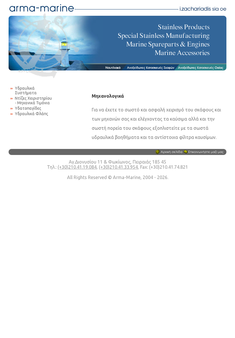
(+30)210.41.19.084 (77, 167)
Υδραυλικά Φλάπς (31, 113)
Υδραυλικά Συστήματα (26, 90)
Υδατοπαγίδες (28, 108)
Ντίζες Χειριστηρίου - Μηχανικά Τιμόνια (33, 100)
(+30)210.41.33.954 (118, 167)
